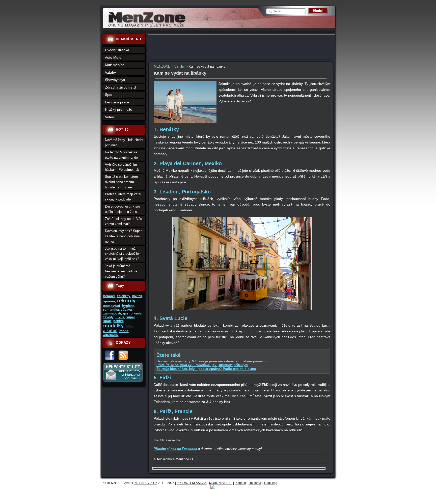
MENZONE (162, 66)
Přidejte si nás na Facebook (175, 449)
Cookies (270, 482)
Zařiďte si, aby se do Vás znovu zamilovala (123, 221)
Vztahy (179, 66)
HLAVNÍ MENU (128, 39)
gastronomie (132, 313)
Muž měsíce (114, 65)
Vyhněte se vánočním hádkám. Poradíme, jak (122, 167)
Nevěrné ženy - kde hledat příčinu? (124, 142)
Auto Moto (113, 57)
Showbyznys (115, 80)
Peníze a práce (117, 102)
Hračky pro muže (118, 109)
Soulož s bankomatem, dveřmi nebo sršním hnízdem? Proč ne (122, 182)
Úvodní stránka (117, 50)
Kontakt (240, 482)
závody (108, 317)
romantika (111, 309)
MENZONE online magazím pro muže (145, 26)
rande (123, 331)
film (129, 326)
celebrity (123, 296)
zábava (126, 309)
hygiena (128, 306)
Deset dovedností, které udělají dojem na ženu (122, 209)
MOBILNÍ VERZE (220, 482)
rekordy (126, 300)
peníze (118, 321)
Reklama (255, 482)
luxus (120, 317)
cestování (111, 306)
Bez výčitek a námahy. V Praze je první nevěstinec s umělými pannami (211, 361)
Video (109, 117)
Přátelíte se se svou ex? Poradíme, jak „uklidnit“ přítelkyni (202, 365)
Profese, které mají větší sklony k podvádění (123, 196)
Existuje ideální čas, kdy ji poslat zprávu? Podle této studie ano (206, 369)
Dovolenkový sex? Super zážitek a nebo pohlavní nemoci (123, 236)
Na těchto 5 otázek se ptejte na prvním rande (121, 154)
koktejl (137, 296)
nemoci (109, 296)
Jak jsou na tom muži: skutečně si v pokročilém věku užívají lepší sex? (123, 254)
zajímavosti (112, 313)
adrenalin (110, 335)
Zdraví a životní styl (120, 87)
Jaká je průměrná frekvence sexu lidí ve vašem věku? (121, 271)
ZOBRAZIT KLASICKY (192, 482)
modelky (113, 325)
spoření (109, 301)
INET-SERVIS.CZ (145, 482)
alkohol (110, 331)
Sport (109, 95)
